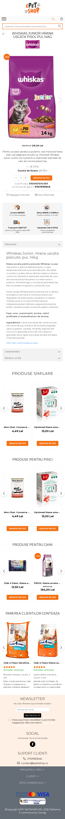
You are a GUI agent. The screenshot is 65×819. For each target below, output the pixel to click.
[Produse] (4, 19)
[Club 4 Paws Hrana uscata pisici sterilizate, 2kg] (47, 640)
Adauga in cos (41, 178)
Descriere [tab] (10, 244)
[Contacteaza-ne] (53, 19)
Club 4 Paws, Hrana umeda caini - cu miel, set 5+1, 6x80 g (18, 583)
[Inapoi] (2, 34)
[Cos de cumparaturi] (61, 19)
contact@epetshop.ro (34, 763)
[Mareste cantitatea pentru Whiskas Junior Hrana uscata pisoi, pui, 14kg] (25, 177)
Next (60, 100)
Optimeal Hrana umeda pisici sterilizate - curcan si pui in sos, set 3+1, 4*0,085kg (48, 427)
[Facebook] (32, 744)
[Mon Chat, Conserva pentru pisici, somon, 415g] (17, 403)
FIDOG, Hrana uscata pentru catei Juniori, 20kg (48, 583)
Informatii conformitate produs (22, 343)
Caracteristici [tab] (12, 351)
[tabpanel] (32, 96)
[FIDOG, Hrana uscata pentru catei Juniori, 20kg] (47, 566)
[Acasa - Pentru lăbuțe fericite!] (32, 7)
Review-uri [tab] (13, 357)
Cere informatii (45, 194)
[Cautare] (59, 26)
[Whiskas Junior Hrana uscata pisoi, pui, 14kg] (32, 96)
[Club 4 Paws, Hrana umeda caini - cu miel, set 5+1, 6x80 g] (17, 566)
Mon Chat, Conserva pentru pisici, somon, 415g (18, 427)
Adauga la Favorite (19, 194)
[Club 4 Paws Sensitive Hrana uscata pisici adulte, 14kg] (17, 640)
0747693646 (34, 758)
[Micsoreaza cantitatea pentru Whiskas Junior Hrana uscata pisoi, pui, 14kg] (16, 177)
